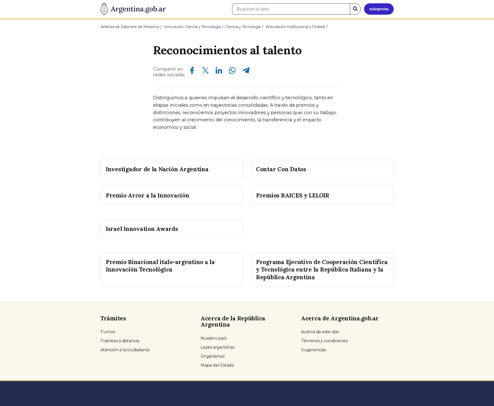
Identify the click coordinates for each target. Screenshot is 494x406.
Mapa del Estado (217, 365)
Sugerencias (313, 349)
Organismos (213, 356)
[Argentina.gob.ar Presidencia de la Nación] (133, 9)
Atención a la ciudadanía (124, 349)
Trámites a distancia (119, 340)
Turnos (107, 331)
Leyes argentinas (217, 347)
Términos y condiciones (324, 340)
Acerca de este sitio (320, 331)
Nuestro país (213, 338)
